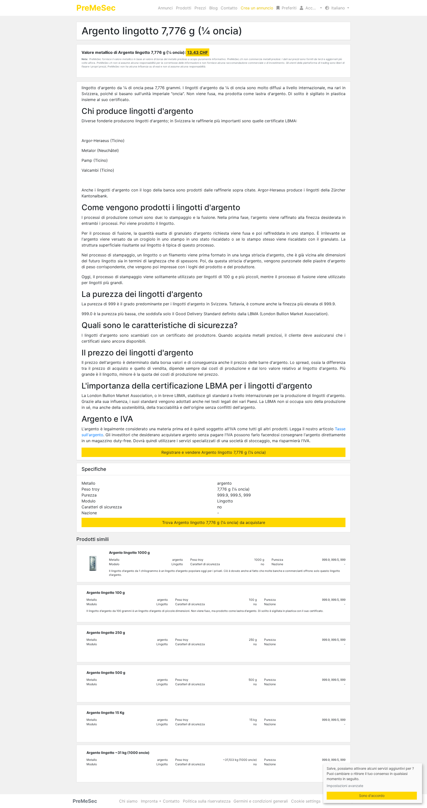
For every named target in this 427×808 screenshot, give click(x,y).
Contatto (229, 7)
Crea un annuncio (257, 7)
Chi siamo (128, 801)
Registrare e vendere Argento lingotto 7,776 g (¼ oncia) (213, 452)
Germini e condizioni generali (261, 801)
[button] (311, 8)
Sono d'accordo (371, 795)
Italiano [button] (338, 7)
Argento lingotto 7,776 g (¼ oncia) (162, 31)
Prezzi (200, 7)
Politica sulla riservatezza (207, 801)
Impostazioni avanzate (345, 786)
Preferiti (288, 7)
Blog (213, 7)
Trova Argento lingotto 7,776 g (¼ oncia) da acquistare (213, 522)
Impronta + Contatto (160, 801)
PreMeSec (96, 8)
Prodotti (183, 7)
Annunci (165, 7)
